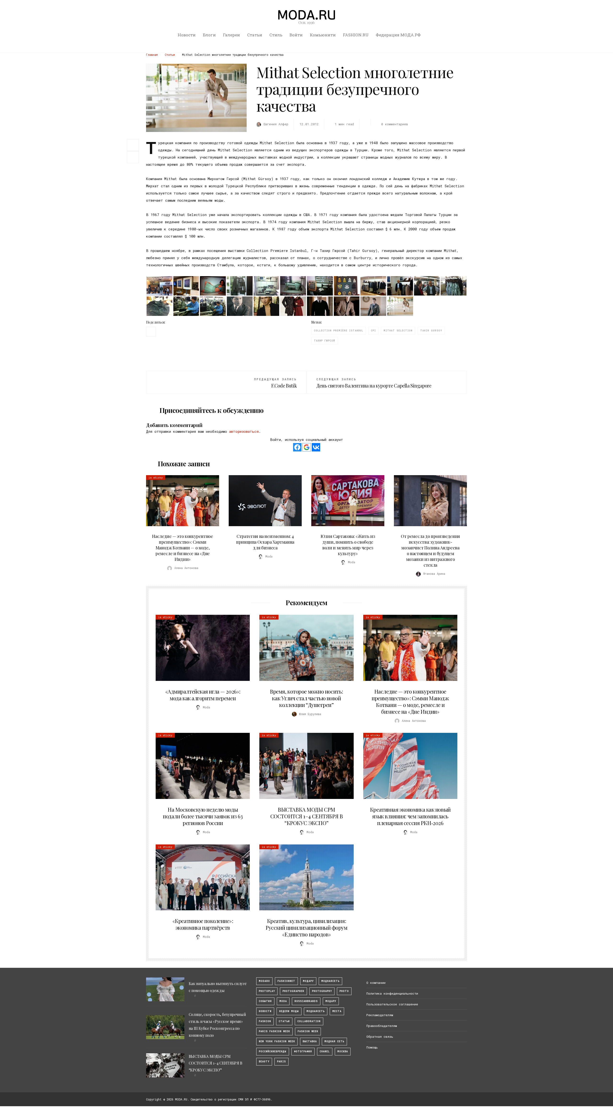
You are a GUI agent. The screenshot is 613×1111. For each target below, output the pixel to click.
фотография (303, 1051)
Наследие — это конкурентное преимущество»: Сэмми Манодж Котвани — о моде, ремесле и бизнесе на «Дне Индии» (182, 547)
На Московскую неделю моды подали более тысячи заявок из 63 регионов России (203, 816)
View (179, 501)
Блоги (209, 35)
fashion (265, 1021)
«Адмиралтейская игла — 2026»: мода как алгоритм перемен (202, 695)
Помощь (372, 1047)
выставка (310, 1041)
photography (322, 991)
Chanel (325, 1051)
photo (344, 991)
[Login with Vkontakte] (316, 447)
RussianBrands (306, 1001)
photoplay (267, 991)
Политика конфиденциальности (392, 993)
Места (336, 1011)
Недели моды (289, 1011)
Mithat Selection (398, 330)
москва (342, 1051)
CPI (373, 330)
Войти (296, 35)
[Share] (133, 144)
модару (308, 981)
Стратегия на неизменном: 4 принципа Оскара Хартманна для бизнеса (265, 542)
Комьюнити (323, 35)
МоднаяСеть (330, 981)
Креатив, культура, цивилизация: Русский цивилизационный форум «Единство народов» (306, 927)
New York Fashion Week (277, 1041)
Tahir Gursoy (431, 330)
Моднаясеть (315, 1011)
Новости (187, 35)
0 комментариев (394, 124)
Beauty (264, 1061)
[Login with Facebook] (297, 447)
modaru (264, 981)
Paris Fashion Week (274, 1031)
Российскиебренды (272, 1051)
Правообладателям (381, 1026)
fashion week (308, 1031)
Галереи (231, 35)
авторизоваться (244, 431)
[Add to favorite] (134, 157)
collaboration (309, 1021)
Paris (281, 1061)
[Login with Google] (306, 447)
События (265, 1001)
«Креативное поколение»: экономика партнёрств (202, 924)
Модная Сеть (334, 1041)
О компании (376, 982)
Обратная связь (379, 1036)
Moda (283, 1001)
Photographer (293, 991)
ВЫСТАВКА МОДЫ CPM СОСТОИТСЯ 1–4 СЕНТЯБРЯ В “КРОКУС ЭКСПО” (306, 816)
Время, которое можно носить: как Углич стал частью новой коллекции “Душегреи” (306, 698)
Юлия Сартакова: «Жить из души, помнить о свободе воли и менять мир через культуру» (348, 544)
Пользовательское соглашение (392, 1004)
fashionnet (286, 981)
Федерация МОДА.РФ (398, 35)
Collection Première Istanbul (338, 330)
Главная (152, 55)
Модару (330, 1001)
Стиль (275, 35)
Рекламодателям (379, 1015)
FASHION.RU (356, 35)
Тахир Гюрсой (324, 340)
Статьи (254, 35)
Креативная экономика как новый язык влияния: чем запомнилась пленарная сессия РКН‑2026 (410, 816)
